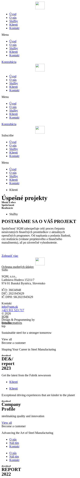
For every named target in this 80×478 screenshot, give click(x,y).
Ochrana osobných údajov (18, 266)
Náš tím (14, 443)
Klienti (13, 24)
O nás (13, 17)
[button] (40, 35)
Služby (13, 21)
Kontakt (14, 28)
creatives (12, 322)
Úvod (12, 14)
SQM (5, 316)
